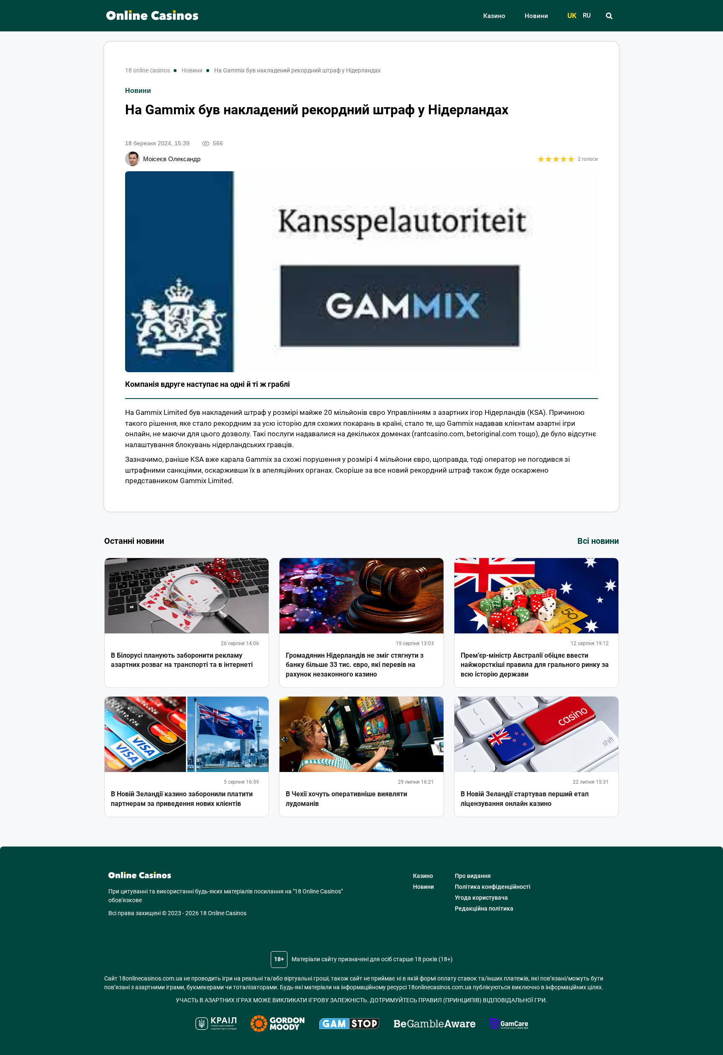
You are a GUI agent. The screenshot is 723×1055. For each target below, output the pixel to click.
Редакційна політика (484, 908)
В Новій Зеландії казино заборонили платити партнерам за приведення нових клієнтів (182, 798)
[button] (608, 15)
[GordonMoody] (278, 1024)
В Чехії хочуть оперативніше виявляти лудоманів (346, 798)
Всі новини (598, 541)
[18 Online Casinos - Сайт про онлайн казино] (148, 15)
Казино (494, 16)
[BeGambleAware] (435, 1024)
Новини (536, 16)
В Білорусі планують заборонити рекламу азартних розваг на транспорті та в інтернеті (182, 660)
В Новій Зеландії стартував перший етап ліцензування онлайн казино (525, 798)
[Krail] (215, 1024)
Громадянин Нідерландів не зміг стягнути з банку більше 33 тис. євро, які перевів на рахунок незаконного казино (354, 664)
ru (587, 15)
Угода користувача (481, 897)
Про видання (473, 875)
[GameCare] (509, 1025)
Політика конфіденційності (493, 886)
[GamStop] (349, 1025)
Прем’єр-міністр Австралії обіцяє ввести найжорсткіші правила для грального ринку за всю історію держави (535, 664)
